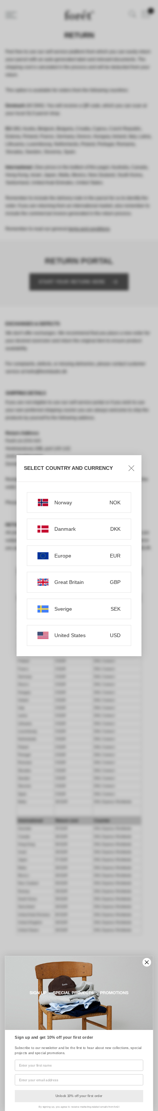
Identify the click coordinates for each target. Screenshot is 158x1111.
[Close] (131, 468)
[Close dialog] (147, 962)
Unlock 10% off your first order (79, 1096)
